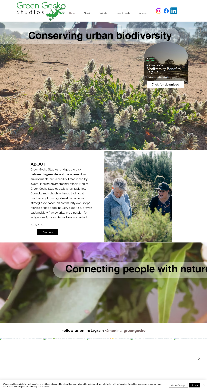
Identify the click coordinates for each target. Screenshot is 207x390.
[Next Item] (198, 358)
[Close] (203, 385)
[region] (166, 74)
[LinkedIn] (173, 10)
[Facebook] (166, 10)
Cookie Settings (178, 385)
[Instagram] (158, 10)
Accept (195, 385)
